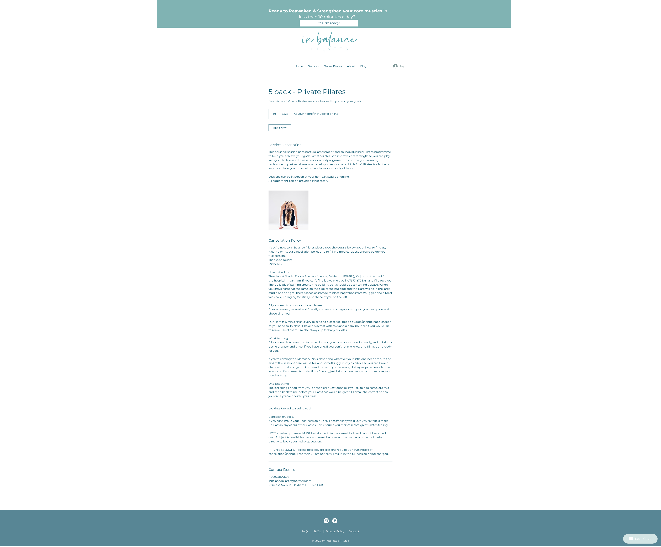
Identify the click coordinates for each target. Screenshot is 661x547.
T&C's (317, 531)
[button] (313, 66)
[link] (280, 127)
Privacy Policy (335, 531)
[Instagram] (326, 520)
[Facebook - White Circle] (334, 520)
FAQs (305, 531)
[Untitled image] (288, 210)
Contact (353, 531)
